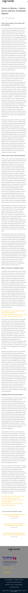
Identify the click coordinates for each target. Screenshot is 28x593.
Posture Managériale (9, 579)
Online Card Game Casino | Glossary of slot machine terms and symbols (14, 524)
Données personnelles (14, 587)
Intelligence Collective (18, 579)
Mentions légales (18, 584)
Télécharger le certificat (8, 568)
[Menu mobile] (27, 1)
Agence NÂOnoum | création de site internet (18, 591)
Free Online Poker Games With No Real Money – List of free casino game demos (14, 534)
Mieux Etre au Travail (9, 584)
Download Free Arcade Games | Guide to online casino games (14, 515)
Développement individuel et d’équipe (13, 582)
